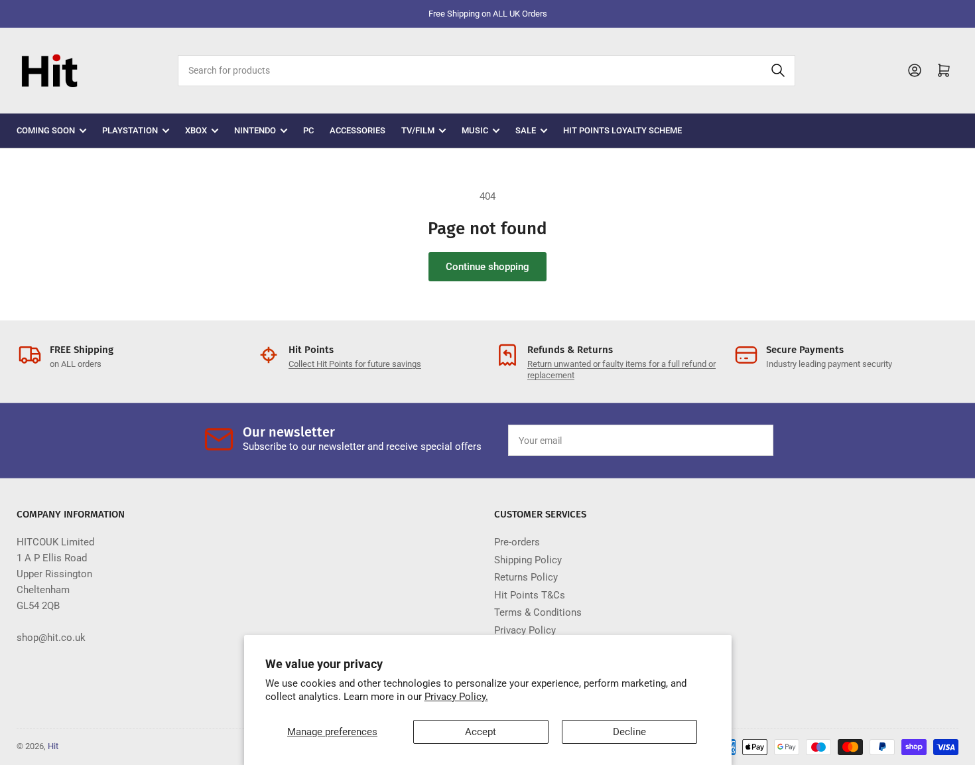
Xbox (196, 130)
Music (475, 130)
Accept (480, 732)
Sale (525, 130)
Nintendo (255, 130)
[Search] (778, 71)
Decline (629, 732)
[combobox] (486, 70)
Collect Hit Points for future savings (355, 364)
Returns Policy (526, 577)
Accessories (357, 130)
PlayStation (130, 130)
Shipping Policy (528, 560)
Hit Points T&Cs (529, 595)
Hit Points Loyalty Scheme (622, 130)
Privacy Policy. (456, 697)
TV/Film (417, 130)
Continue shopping (487, 267)
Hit (53, 746)
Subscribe (732, 441)
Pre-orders (517, 542)
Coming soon (46, 130)
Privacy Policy (525, 630)
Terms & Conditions (538, 612)
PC (308, 130)
